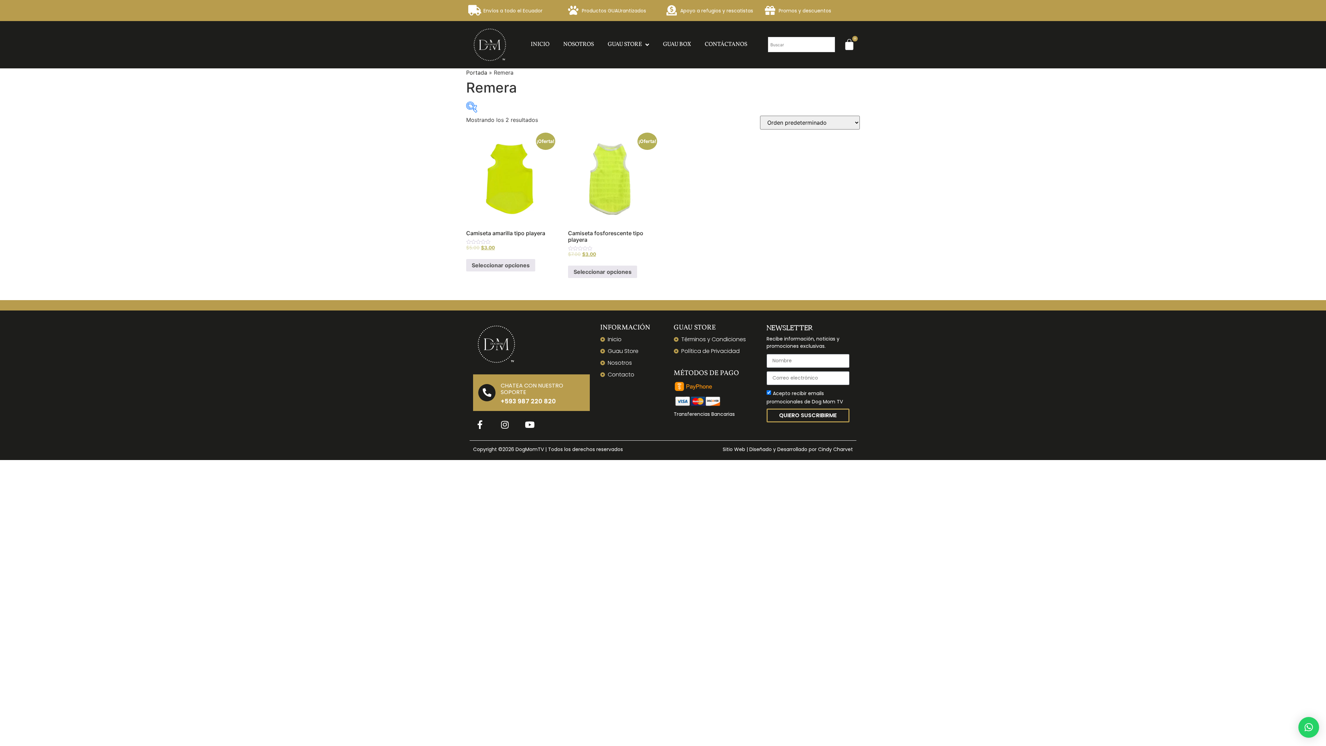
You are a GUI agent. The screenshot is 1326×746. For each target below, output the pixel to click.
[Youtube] (530, 425)
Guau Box (677, 44)
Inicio (540, 44)
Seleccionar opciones (501, 265)
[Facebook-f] (480, 425)
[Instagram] (505, 425)
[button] (1308, 727)
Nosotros (578, 44)
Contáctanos (726, 44)
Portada (476, 72)
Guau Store (625, 44)
